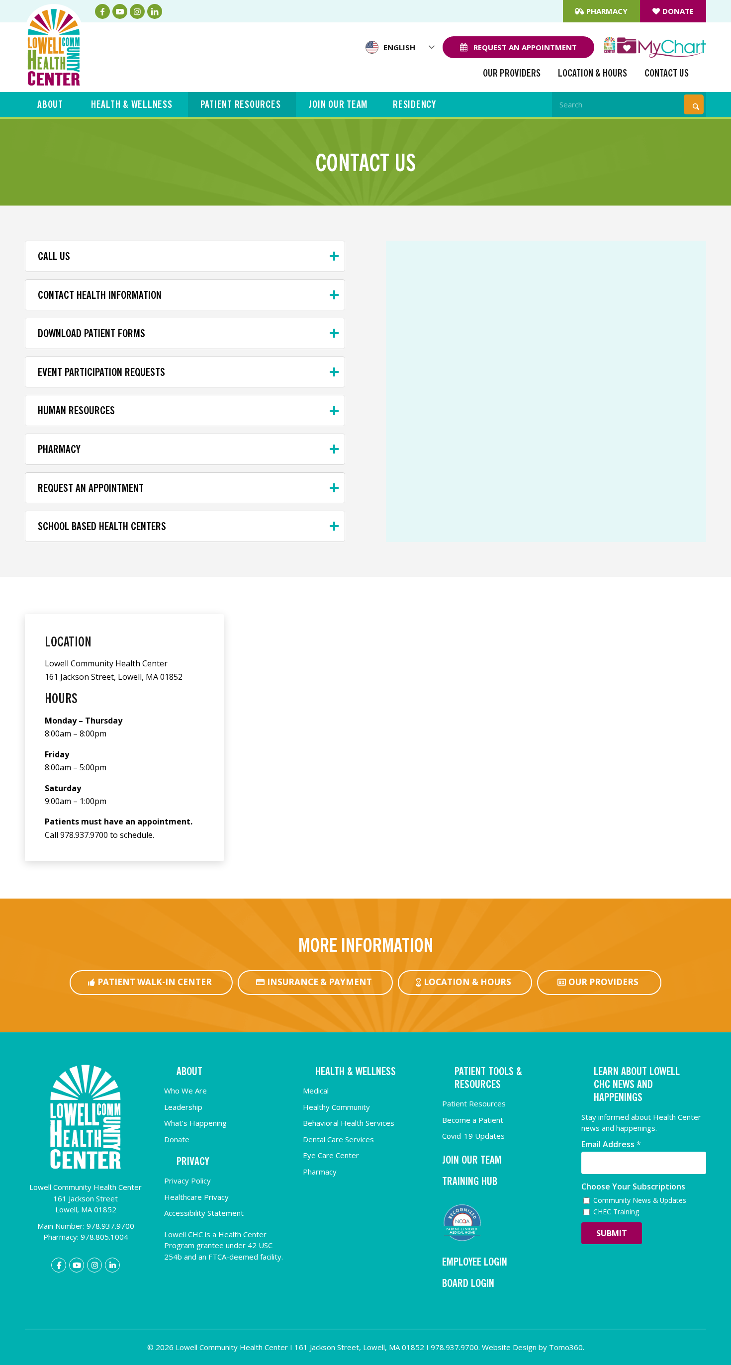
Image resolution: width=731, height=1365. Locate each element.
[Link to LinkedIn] (154, 11)
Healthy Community (336, 1107)
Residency (414, 104)
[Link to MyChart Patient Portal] (655, 47)
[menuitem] (601, 11)
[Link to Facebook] (102, 11)
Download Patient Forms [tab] (91, 333)
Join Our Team (338, 104)
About (50, 104)
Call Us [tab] (54, 256)
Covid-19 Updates (473, 1136)
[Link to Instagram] (137, 11)
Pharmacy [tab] (59, 449)
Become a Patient (472, 1120)
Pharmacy (607, 11)
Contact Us (666, 73)
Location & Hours (592, 73)
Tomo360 (566, 1347)
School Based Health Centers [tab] (102, 526)
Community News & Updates (639, 1200)
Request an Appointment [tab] (91, 487)
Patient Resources (240, 104)
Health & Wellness (132, 104)
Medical (316, 1090)
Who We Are (185, 1090)
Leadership (183, 1107)
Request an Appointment (524, 47)
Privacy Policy (187, 1180)
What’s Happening (195, 1123)
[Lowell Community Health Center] (54, 44)
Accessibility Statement (204, 1213)
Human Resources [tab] (76, 410)
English (399, 47)
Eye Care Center (331, 1155)
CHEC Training (616, 1211)
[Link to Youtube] (119, 11)
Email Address (611, 1144)
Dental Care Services (338, 1139)
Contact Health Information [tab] (100, 294)
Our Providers (512, 73)
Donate (678, 11)
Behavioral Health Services (348, 1123)
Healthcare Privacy (196, 1197)
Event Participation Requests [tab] (101, 371)
